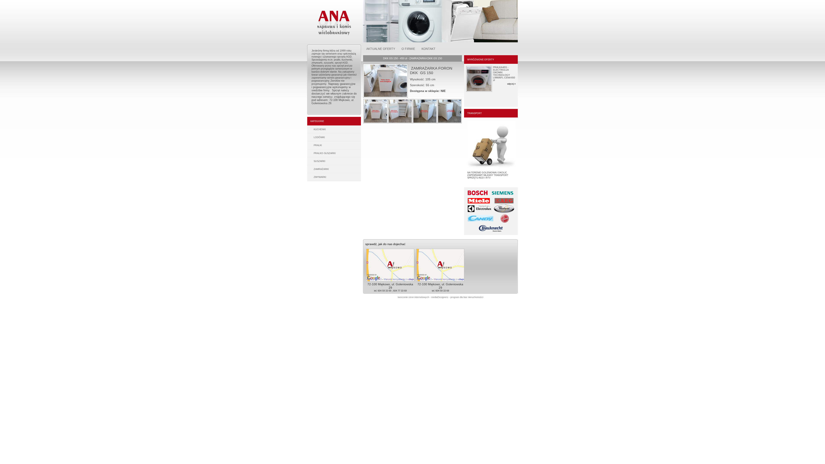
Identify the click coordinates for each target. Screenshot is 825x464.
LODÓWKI (319, 137)
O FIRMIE (408, 48)
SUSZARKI (319, 161)
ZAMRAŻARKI (321, 169)
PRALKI (318, 145)
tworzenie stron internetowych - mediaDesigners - (424, 297)
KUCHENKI (320, 129)
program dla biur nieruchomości (466, 297)
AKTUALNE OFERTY (380, 48)
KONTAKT (428, 48)
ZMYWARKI (320, 177)
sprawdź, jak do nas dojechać (385, 244)
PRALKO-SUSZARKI (325, 153)
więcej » (511, 81)
